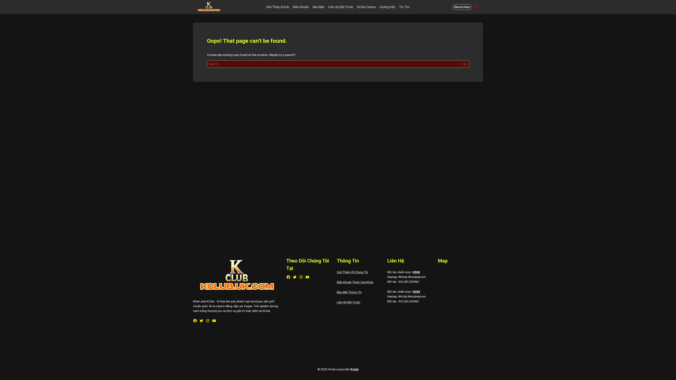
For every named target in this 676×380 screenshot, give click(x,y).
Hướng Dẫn (387, 7)
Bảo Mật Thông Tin (349, 292)
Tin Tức (404, 7)
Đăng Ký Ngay (462, 6)
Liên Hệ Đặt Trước (340, 7)
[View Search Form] (477, 7)
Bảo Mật (318, 7)
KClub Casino (366, 7)
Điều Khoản (301, 7)
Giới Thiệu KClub (277, 7)
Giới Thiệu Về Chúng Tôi (352, 272)
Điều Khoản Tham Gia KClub (355, 282)
